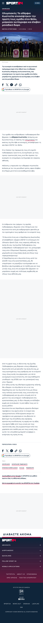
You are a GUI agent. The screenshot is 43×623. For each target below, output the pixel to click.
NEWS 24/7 (17, 603)
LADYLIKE (35, 603)
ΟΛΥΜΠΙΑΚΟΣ (6, 464)
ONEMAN (26, 603)
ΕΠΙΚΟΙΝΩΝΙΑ (32, 574)
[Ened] (21, 599)
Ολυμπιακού (30, 140)
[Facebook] (2, 84)
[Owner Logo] (21, 591)
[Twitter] (7, 84)
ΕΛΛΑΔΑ (21, 467)
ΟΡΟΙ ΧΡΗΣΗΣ (12, 577)
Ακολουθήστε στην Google (11, 476)
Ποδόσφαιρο (30, 467)
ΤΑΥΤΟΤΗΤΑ (10, 574)
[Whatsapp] (20, 84)
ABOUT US (21, 574)
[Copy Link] (16, 84)
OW (21, 607)
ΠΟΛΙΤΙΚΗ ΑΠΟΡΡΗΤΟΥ (27, 577)
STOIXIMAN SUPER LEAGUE (10, 467)
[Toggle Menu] (3, 3)
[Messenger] (11, 84)
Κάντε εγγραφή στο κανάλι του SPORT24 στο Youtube (20, 483)
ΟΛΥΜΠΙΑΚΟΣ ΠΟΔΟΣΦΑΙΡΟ (19, 464)
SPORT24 (7, 603)
